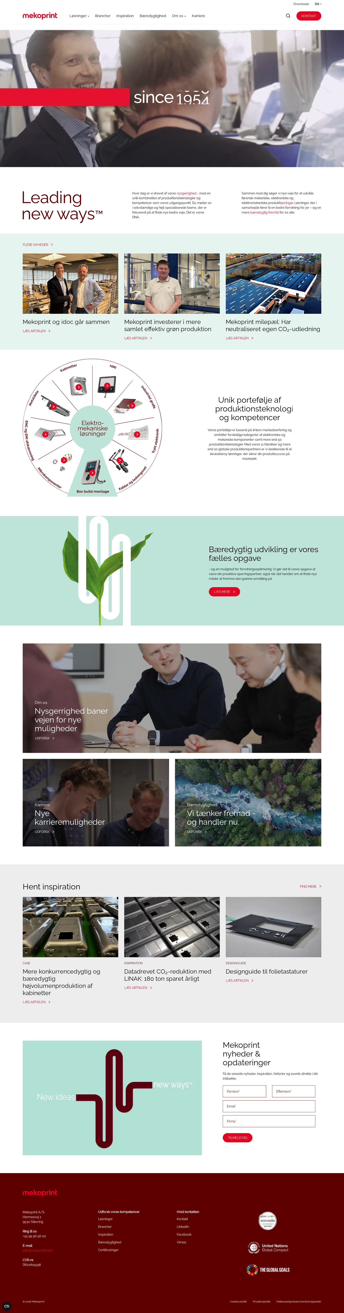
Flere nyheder (35, 245)
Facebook (184, 1234)
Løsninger (77, 16)
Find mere (308, 886)
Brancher (102, 16)
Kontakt (309, 16)
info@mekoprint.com (38, 1250)
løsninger (286, 203)
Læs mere (222, 592)
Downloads (301, 4)
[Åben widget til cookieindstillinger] (7, 1306)
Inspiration (125, 16)
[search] (288, 16)
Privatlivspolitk (261, 1301)
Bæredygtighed (153, 16)
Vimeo (181, 1242)
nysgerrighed (186, 193)
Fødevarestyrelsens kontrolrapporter (298, 1301)
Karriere (198, 16)
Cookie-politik (238, 1301)
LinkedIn (183, 1227)
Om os (177, 16)
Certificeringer (108, 1250)
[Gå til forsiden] (40, 16)
